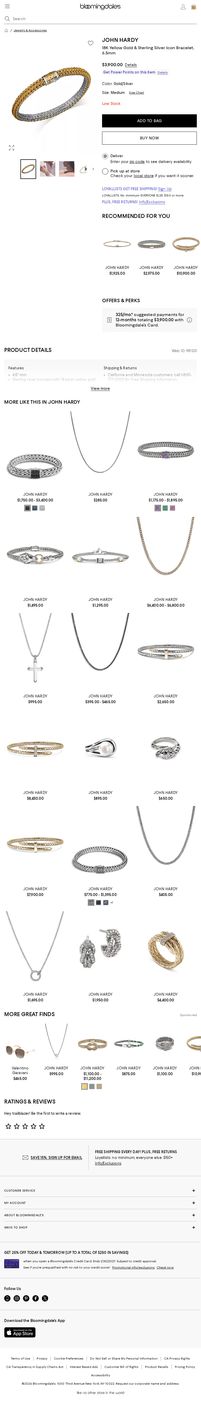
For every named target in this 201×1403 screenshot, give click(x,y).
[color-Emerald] (165, 508)
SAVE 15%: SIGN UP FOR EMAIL (56, 1158)
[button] (51, 108)
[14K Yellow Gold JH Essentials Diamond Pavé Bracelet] (117, 244)
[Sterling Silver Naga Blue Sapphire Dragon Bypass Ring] (166, 748)
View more (100, 388)
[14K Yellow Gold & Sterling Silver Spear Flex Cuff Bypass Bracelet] (166, 652)
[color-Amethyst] (157, 508)
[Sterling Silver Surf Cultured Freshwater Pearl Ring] (100, 748)
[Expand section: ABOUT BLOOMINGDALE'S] (100, 1215)
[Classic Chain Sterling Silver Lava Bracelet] (35, 450)
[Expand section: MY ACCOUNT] (100, 1203)
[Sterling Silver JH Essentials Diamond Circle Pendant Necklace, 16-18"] (35, 950)
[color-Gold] (84, 1086)
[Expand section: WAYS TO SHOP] (100, 1227)
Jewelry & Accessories (30, 30)
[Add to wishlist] (90, 43)
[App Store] (20, 1332)
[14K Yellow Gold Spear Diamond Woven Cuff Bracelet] (186, 244)
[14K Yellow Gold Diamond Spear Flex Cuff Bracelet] (35, 748)
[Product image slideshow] (51, 96)
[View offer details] (149, 320)
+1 (111, 903)
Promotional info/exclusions (133, 1267)
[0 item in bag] (194, 7)
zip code (137, 162)
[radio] (27, 508)
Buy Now (149, 138)
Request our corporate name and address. (147, 1383)
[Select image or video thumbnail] (28, 169)
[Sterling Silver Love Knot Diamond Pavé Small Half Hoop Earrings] (100, 950)
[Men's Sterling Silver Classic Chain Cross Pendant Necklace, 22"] (35, 652)
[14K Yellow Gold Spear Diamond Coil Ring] (166, 950)
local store (144, 176)
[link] (117, 270)
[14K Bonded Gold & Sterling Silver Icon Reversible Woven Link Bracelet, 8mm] (151, 244)
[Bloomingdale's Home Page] (100, 7)
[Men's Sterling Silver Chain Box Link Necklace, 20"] (100, 450)
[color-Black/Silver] (27, 508)
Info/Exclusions (152, 202)
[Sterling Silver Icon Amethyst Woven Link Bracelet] (166, 450)
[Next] (93, 169)
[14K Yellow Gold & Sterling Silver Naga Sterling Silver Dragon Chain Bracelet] (35, 555)
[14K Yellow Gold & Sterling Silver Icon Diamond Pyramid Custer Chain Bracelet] (100, 555)
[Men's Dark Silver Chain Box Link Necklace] (100, 652)
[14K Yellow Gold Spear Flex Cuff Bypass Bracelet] (35, 845)
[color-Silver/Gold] (99, 1086)
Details (131, 65)
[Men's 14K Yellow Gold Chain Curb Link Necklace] (166, 555)
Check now (165, 1267)
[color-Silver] (91, 902)
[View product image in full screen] (11, 148)
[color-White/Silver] (42, 508)
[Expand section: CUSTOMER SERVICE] (100, 1191)
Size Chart (136, 92)
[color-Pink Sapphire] (172, 508)
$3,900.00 (112, 64)
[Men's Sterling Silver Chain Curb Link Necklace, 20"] (166, 845)
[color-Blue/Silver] (34, 508)
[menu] (7, 6)
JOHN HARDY (120, 40)
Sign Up (165, 189)
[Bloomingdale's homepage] (6, 30)
